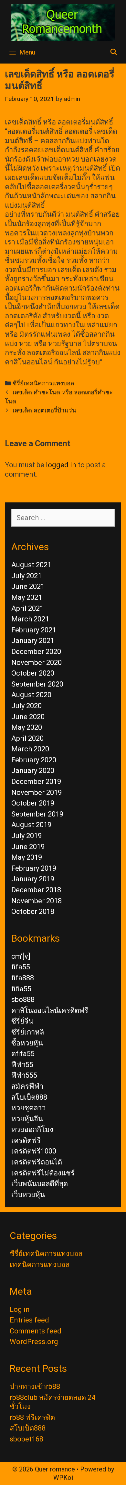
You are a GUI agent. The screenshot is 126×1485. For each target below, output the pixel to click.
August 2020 (31, 695)
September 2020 (37, 684)
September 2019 (37, 814)
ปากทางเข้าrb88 (35, 1386)
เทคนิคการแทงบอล (39, 1265)
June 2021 (28, 586)
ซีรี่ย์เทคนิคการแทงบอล (43, 383)
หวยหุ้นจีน (27, 1119)
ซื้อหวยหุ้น (27, 1043)
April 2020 (27, 738)
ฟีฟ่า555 (24, 1075)
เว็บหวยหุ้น (28, 1195)
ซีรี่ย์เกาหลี (27, 1032)
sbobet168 (26, 1439)
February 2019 (33, 868)
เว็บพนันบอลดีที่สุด (39, 1184)
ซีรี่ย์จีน (22, 1021)
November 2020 (36, 662)
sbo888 (23, 999)
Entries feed (29, 1320)
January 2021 (32, 641)
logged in (61, 465)
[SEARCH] (114, 52)
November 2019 (36, 792)
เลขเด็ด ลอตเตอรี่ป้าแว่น (44, 410)
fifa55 (20, 967)
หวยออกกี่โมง (32, 1129)
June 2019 (28, 847)
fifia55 (21, 989)
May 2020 (26, 727)
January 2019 (32, 879)
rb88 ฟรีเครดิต (32, 1417)
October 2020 (32, 673)
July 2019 (26, 836)
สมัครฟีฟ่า (27, 1086)
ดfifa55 (23, 1054)
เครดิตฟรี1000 (33, 1151)
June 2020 (28, 717)
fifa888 (22, 978)
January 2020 (32, 771)
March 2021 (30, 619)
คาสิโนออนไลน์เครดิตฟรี (49, 1010)
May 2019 (26, 857)
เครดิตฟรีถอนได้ (36, 1162)
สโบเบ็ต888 (29, 1097)
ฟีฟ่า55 (22, 1065)
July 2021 (26, 576)
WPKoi (63, 1477)
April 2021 (27, 608)
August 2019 (31, 825)
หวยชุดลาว (28, 1108)
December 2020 (36, 652)
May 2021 (26, 597)
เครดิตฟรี (26, 1140)
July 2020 (26, 706)
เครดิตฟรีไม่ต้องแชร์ (43, 1173)
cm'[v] (20, 956)
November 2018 (36, 901)
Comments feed (35, 1331)
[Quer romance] (63, 22)
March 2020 (30, 749)
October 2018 (32, 911)
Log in (20, 1309)
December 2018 (36, 890)
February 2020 (33, 760)
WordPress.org (34, 1342)
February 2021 (33, 630)
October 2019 (32, 803)
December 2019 (36, 781)
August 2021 (31, 565)
